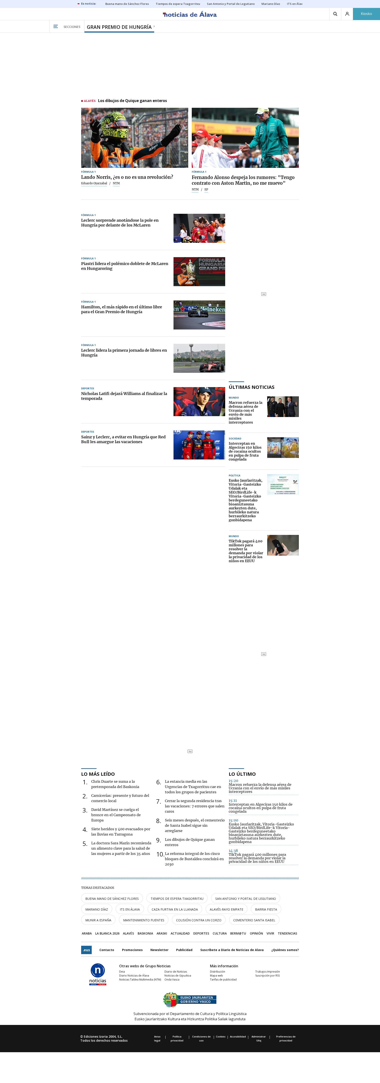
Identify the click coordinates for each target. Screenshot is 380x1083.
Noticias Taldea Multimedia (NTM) (140, 979)
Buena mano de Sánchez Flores (112, 898)
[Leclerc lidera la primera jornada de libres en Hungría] (199, 358)
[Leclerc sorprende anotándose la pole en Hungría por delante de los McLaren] (199, 228)
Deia (122, 971)
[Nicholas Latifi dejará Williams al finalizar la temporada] (199, 401)
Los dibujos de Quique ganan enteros (132, 101)
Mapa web (216, 975)
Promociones (132, 950)
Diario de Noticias (175, 971)
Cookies (220, 1036)
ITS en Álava (130, 909)
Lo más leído (98, 773)
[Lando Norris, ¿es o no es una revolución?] (134, 138)
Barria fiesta (266, 909)
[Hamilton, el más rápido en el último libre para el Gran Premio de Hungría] (199, 314)
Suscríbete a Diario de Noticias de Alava (232, 950)
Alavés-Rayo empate (226, 909)
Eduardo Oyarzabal (94, 183)
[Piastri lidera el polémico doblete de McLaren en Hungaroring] (199, 271)
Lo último (242, 773)
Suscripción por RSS (267, 975)
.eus (86, 950)
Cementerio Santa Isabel (254, 920)
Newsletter (159, 950)
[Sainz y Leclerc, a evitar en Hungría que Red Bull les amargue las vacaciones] (199, 444)
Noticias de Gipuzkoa (177, 975)
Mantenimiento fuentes (143, 920)
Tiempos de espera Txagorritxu (177, 898)
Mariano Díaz (96, 909)
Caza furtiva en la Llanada (175, 909)
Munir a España (98, 920)
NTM (195, 189)
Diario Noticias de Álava (134, 975)
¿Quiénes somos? (285, 950)
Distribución (217, 971)
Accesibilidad (238, 1036)
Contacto (106, 950)
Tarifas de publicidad (223, 979)
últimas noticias (251, 387)
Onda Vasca (171, 979)
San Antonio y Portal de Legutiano (245, 898)
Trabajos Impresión (267, 971)
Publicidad (184, 950)
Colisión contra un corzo (198, 920)
